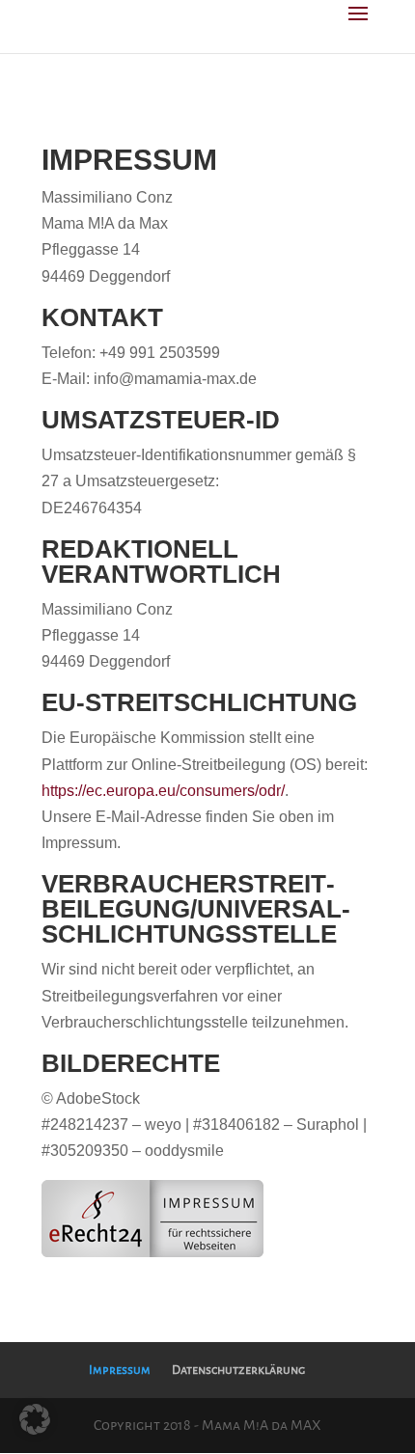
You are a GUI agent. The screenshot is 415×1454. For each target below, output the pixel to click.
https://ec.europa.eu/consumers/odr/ (163, 790)
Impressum (120, 1370)
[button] (34, 1419)
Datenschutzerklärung (238, 1370)
